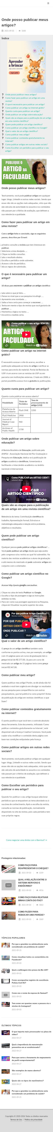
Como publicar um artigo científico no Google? (26, 128)
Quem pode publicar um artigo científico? (24, 124)
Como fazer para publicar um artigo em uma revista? (25, 99)
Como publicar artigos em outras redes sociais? (26, 144)
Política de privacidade (33, 1120)
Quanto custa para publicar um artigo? (22, 111)
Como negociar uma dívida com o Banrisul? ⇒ (26, 840)
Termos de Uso (16, 1120)
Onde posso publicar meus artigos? (21, 95)
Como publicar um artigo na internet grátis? (25, 108)
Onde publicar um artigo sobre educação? (24, 115)
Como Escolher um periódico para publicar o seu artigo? (27, 149)
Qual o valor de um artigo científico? (21, 131)
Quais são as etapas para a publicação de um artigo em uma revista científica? (28, 119)
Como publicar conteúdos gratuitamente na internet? (25, 139)
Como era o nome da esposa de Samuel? (30, 993)
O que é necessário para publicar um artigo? (25, 104)
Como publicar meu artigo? (17, 135)
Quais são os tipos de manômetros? (28, 1081)
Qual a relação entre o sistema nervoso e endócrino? (32, 883)
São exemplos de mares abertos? (26, 1070)
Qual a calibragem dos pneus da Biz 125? (30, 970)
